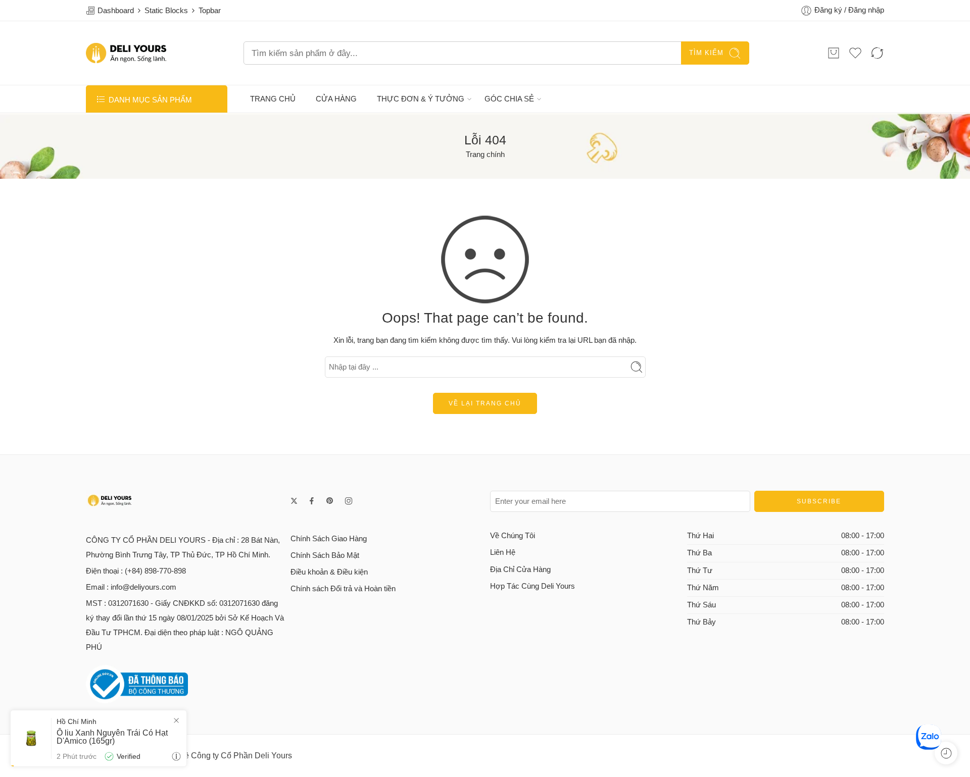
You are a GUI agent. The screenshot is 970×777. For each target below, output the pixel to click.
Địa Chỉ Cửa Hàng (520, 569)
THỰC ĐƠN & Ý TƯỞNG (420, 99)
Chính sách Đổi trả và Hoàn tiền (343, 589)
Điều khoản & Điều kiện (329, 572)
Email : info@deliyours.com (131, 587)
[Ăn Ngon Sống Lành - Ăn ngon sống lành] (126, 53)
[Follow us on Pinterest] (330, 501)
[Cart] (834, 53)
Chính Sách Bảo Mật (324, 555)
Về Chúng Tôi (512, 536)
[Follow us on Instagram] (348, 500)
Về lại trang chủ (485, 403)
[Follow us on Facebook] (312, 501)
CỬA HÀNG (336, 99)
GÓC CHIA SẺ (509, 99)
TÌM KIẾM (706, 53)
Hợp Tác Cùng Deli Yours (532, 586)
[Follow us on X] (294, 500)
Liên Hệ (502, 552)
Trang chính (485, 154)
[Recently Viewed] (946, 753)
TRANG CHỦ (273, 99)
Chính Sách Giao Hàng (328, 539)
